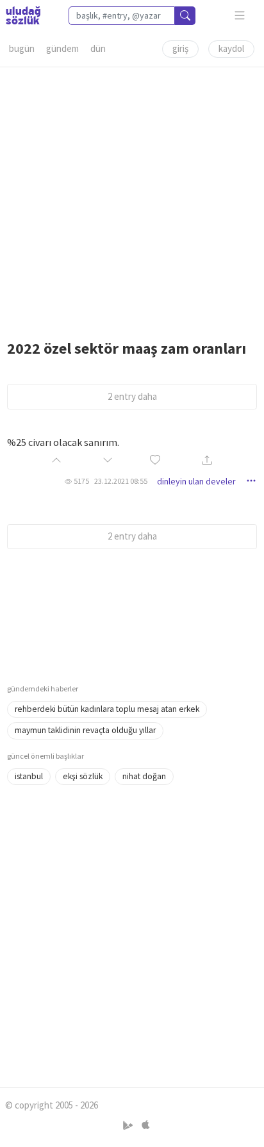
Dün (98, 48)
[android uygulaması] (129, 1125)
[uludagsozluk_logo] (23, 15)
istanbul (29, 776)
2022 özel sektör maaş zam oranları (126, 348)
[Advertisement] (132, 199)
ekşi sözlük (83, 776)
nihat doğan (144, 776)
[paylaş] (207, 461)
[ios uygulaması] (145, 1125)
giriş (180, 48)
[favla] (155, 461)
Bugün (22, 48)
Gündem (62, 48)
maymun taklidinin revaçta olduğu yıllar (85, 730)
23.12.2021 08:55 (120, 481)
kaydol (231, 48)
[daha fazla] (240, 15)
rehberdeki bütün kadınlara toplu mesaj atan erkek (107, 709)
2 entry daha (132, 396)
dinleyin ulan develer (196, 481)
